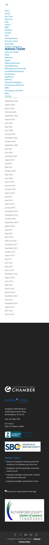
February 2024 (10, 112)
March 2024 (9, 108)
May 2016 (8, 285)
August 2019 (10, 193)
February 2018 (10, 241)
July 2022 (8, 149)
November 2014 (11, 303)
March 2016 (9, 288)
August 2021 (10, 160)
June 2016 (9, 281)
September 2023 (11, 116)
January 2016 (10, 292)
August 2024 (10, 105)
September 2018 (11, 222)
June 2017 (9, 263)
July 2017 (8, 259)
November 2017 (11, 248)
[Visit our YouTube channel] (25, 534)
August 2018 (10, 226)
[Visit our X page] (20, 534)
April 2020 (9, 178)
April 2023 (9, 130)
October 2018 (10, 218)
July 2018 (8, 230)
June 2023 (9, 123)
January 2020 (10, 185)
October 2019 (10, 189)
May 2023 (8, 127)
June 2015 (9, 299)
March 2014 (9, 314)
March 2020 (9, 182)
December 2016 (11, 274)
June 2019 (9, 200)
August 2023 (10, 119)
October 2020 (10, 171)
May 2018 (8, 233)
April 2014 (9, 310)
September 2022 (11, 145)
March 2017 (9, 270)
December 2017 (11, 244)
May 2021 (8, 167)
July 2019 (8, 197)
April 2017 (9, 266)
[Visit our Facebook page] (15, 534)
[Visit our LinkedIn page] (30, 534)
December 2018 (11, 211)
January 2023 (10, 134)
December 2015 (11, 296)
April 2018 (9, 237)
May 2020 (8, 174)
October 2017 (10, 252)
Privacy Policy (24, 542)
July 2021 (8, 163)
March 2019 (9, 204)
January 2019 (10, 208)
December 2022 (11, 138)
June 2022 (9, 152)
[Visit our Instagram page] (36, 534)
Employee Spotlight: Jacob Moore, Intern (22, 481)
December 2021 (11, 156)
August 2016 (10, 277)
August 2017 (10, 255)
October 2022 (10, 141)
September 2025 (11, 101)
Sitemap (37, 539)
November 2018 (11, 215)
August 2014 (10, 307)
